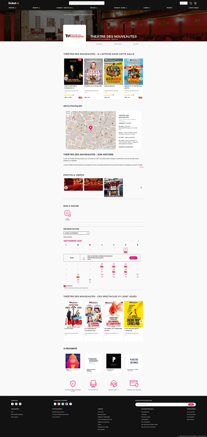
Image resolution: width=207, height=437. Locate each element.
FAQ (12, 412)
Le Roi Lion (144, 414)
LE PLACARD (68, 328)
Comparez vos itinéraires (126, 146)
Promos (169, 7)
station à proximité (130, 137)
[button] (195, 3)
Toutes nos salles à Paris (73, 14)
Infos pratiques (99, 44)
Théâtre (11, 7)
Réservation (136, 44)
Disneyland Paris (145, 412)
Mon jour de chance (145, 417)
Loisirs (146, 7)
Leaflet (99, 148)
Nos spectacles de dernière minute (149, 424)
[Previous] (66, 79)
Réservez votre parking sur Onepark (128, 142)
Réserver (133, 257)
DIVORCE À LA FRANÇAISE (93, 86)
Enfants (93, 7)
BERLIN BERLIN (109, 86)
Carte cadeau (194, 7)
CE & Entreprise (190, 417)
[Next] (141, 79)
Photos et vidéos (118, 44)
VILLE (182, 3)
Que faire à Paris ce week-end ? (148, 427)
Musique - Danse (119, 7)
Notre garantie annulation (17, 414)
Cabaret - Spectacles (64, 7)
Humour (35, 7)
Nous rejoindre (101, 429)
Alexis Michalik (144, 419)
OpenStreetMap (106, 148)
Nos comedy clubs (145, 422)
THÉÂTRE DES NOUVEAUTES (71, 90)
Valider (191, 404)
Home (65, 14)
